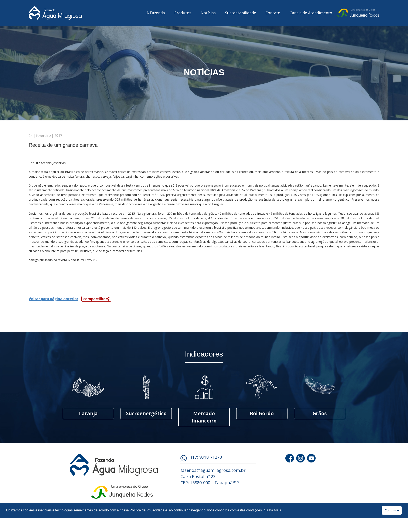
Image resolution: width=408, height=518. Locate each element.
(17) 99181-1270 (206, 457)
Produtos (182, 12)
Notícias (208, 12)
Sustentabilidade (240, 12)
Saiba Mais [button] (272, 510)
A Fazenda (155, 12)
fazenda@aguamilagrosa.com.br (213, 470)
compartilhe (94, 298)
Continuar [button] (392, 510)
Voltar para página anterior (53, 298)
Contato (272, 12)
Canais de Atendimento (311, 12)
